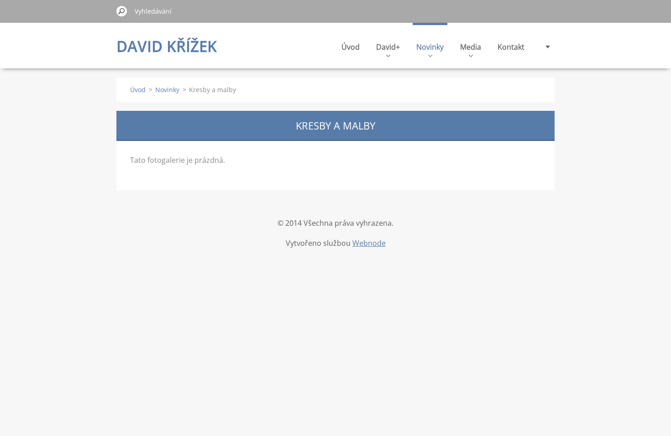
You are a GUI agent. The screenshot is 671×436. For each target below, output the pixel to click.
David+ (388, 47)
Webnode (369, 243)
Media (470, 47)
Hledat (121, 11)
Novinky (430, 47)
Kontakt (511, 47)
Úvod (350, 47)
